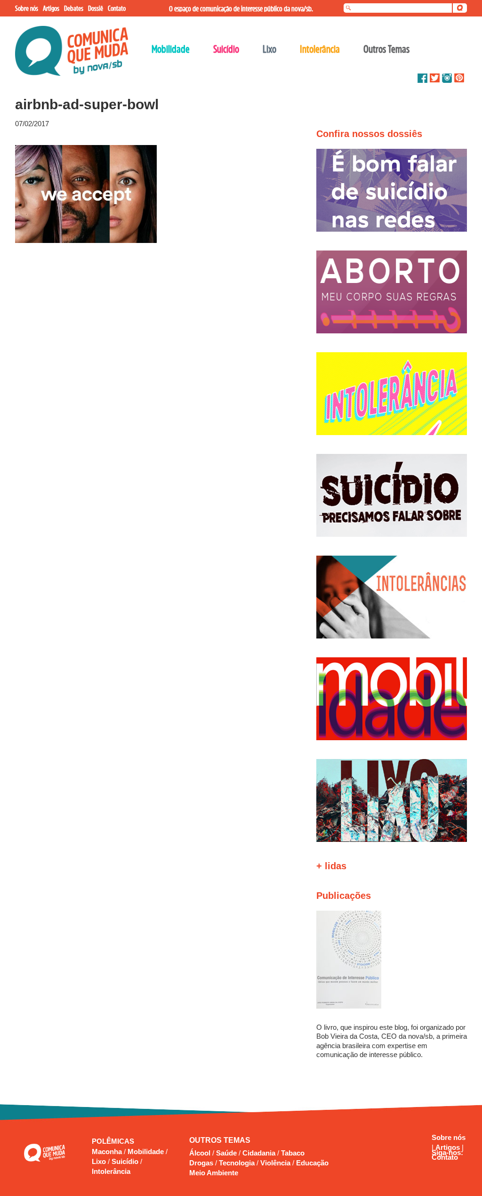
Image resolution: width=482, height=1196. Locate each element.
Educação (312, 1163)
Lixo (100, 1161)
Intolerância (111, 1171)
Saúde (226, 1153)
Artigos (448, 1147)
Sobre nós (449, 1137)
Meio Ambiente (213, 1173)
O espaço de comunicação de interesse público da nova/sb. (241, 8)
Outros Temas (386, 49)
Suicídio (126, 1161)
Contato (445, 1157)
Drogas (201, 1163)
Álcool (199, 1153)
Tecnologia (237, 1163)
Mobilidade (147, 1152)
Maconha (108, 1152)
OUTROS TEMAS (219, 1140)
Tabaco (293, 1153)
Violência (275, 1163)
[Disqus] (150, 370)
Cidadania (258, 1153)
